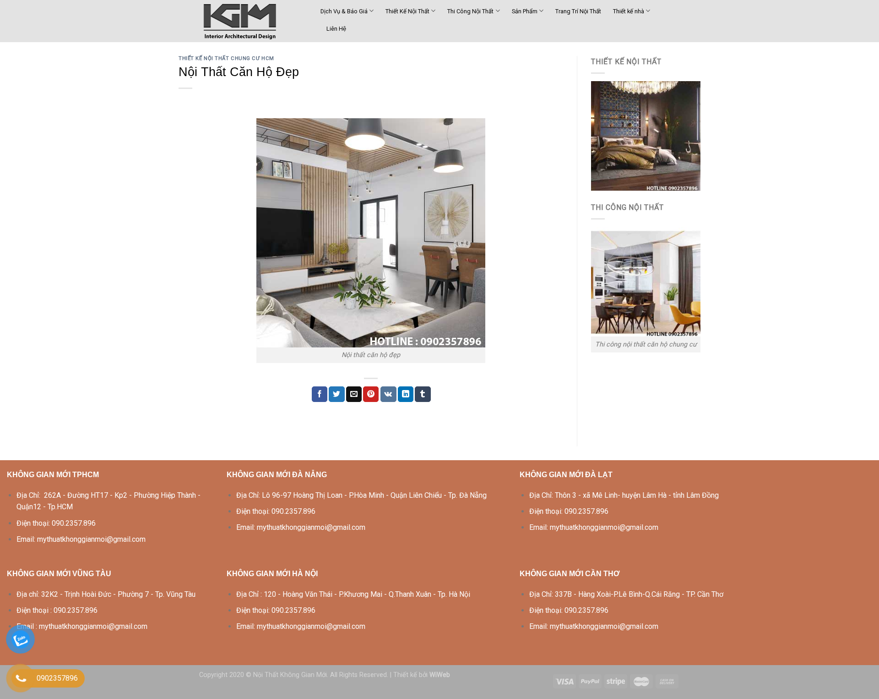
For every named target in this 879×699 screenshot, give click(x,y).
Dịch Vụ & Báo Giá (344, 11)
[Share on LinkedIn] (405, 394)
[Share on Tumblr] (422, 394)
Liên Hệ (336, 28)
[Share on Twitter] (336, 394)
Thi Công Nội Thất (470, 11)
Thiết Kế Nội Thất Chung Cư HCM (226, 58)
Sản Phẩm (524, 11)
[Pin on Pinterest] (371, 394)
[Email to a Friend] (354, 394)
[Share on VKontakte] (388, 394)
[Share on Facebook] (319, 394)
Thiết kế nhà (628, 11)
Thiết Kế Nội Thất (407, 11)
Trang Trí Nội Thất (578, 11)
